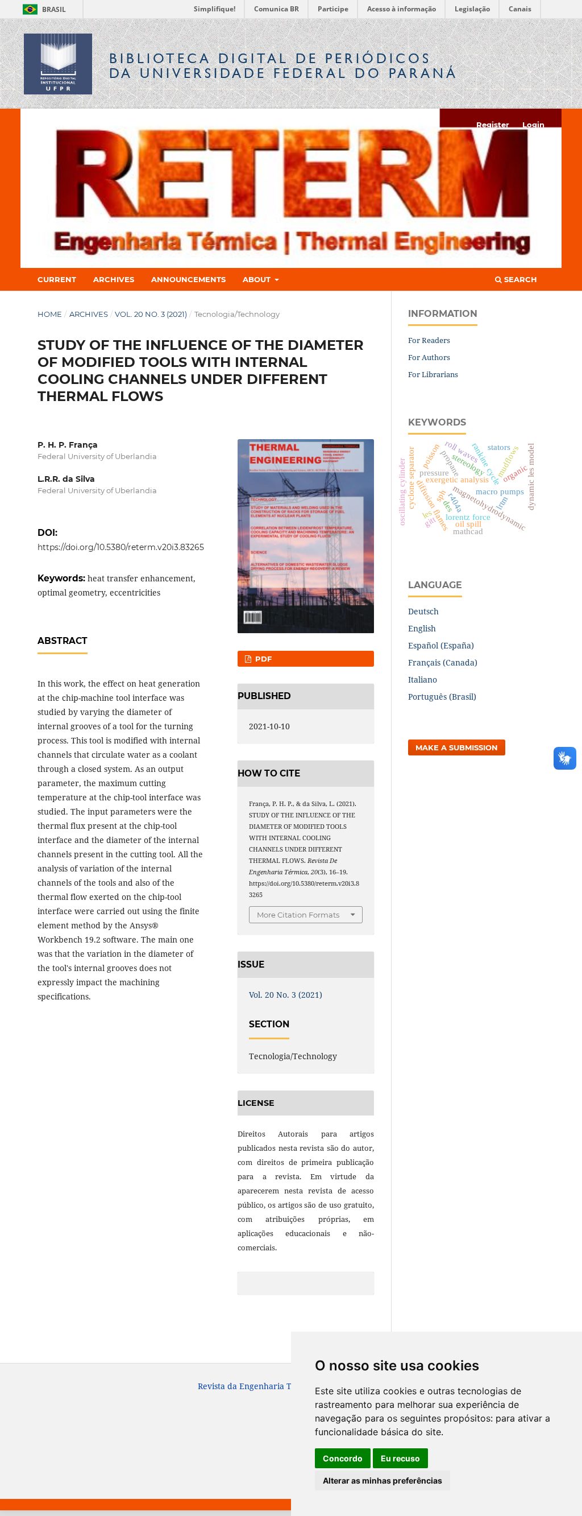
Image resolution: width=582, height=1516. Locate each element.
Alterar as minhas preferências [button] (382, 1480)
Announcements (188, 279)
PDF (262, 658)
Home (50, 314)
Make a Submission (456, 747)
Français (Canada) (442, 662)
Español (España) (441, 645)
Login (533, 124)
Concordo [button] (343, 1458)
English (422, 628)
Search (519, 279)
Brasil (42, 9)
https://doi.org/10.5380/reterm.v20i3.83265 (121, 547)
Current (57, 279)
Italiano (422, 679)
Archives (113, 279)
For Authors (429, 357)
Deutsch (423, 611)
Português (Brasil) (442, 696)
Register (492, 124)
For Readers (429, 340)
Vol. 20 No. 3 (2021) (151, 314)
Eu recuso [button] (400, 1458)
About (258, 279)
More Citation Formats (298, 914)
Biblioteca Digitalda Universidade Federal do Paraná (283, 66)
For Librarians (433, 374)
